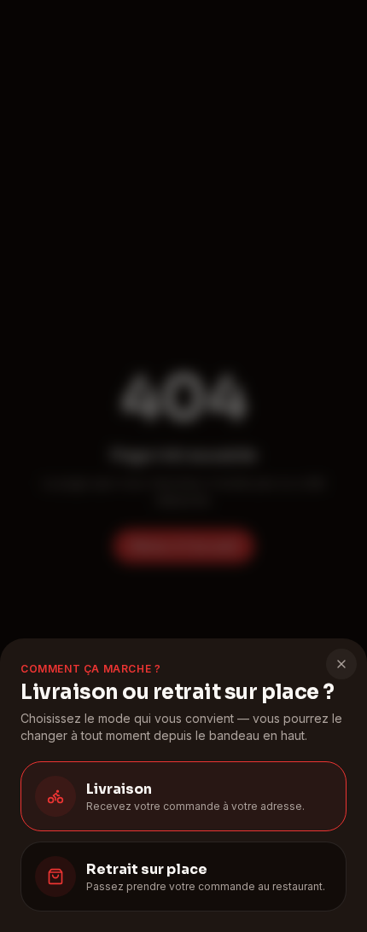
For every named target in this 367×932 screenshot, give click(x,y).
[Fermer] (341, 664)
